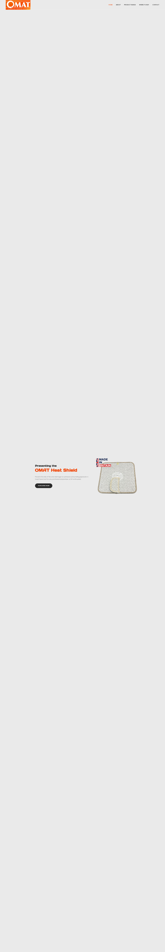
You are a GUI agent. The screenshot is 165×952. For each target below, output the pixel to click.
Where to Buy (144, 5)
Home (110, 5)
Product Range (130, 5)
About (118, 5)
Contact (155, 5)
